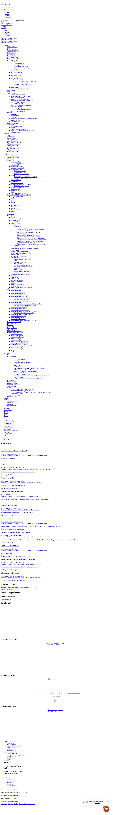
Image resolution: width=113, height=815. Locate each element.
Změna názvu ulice (16, 286)
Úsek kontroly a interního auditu (19, 193)
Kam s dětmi (10, 380)
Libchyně (13, 201)
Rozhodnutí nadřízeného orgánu (19, 344)
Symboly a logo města (13, 51)
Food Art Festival (18, 366)
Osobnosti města (11, 53)
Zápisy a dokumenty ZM (13, 144)
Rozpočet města (11, 138)
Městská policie (15, 190)
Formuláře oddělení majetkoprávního (23, 299)
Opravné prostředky (16, 340)
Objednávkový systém (16, 218)
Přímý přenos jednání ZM (14, 142)
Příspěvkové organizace (17, 335)
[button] (3, 10)
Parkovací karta (15, 254)
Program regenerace (16, 75)
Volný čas (6, 353)
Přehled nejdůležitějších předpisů (19, 341)
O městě (6, 45)
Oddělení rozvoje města (20, 171)
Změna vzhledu (5, 801)
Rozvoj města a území (13, 60)
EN (7, 14)
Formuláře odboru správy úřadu (19, 290)
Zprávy (9, 48)
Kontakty (6, 399)
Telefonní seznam (11, 401)
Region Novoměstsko (13, 59)
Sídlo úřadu (10, 404)
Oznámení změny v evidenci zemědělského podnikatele (31, 239)
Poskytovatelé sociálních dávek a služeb (21, 96)
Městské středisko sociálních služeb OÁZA (22, 100)
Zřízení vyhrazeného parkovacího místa (21, 253)
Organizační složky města (17, 337)
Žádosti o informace (16, 338)
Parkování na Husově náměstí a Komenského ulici (24, 118)
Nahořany (13, 204)
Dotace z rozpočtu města (17, 76)
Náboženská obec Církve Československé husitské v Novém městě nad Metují (31, 392)
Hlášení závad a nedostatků (14, 331)
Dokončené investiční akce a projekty (24, 85)
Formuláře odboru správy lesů (18, 316)
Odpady (13, 217)
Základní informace (12, 47)
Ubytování (10, 782)
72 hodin (16, 272)
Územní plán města (19, 63)
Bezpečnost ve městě (12, 123)
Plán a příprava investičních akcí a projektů (25, 81)
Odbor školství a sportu (17, 166)
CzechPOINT (11, 214)
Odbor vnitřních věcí (16, 180)
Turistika (6, 398)
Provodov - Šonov (15, 205)
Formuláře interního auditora (18, 319)
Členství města (11, 54)
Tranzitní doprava (15, 120)
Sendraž (13, 208)
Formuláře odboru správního (18, 302)
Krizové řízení (14, 257)
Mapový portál (11, 90)
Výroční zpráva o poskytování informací (21, 346)
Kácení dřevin (14, 277)
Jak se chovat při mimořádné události (23, 266)
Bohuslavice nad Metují (17, 196)
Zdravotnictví (10, 124)
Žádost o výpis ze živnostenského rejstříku (28, 235)
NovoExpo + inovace (19, 360)
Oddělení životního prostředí (21, 186)
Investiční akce (8, 429)
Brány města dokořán (19, 359)
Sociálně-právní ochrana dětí (18, 111)
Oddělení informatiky (19, 163)
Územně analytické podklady (21, 68)
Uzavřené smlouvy (12, 758)
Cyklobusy (13, 117)
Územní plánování (15, 62)
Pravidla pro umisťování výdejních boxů (21, 287)
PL (7, 17)
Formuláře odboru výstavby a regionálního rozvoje (24, 311)
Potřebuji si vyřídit (12, 215)
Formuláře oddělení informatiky (22, 292)
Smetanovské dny (18, 365)
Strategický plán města (16, 71)
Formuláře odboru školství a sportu (20, 295)
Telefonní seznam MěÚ (13, 157)
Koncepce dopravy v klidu (17, 121)
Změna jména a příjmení (17, 281)
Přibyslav (13, 207)
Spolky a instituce (12, 386)
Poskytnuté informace (16, 347)
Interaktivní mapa (11, 781)
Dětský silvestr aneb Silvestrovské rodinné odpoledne (28, 378)
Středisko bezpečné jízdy (17, 284)
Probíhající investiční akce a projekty (23, 84)
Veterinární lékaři (15, 132)
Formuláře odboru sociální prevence (20, 310)
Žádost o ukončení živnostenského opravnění (29, 236)
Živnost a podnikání (16, 224)
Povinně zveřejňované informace (15, 332)
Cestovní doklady (15, 223)
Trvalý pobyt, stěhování (17, 280)
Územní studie (17, 69)
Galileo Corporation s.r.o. (14, 795)
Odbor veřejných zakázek (17, 168)
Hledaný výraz (20, 20)
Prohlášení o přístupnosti (7, 804)
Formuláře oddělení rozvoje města (23, 298)
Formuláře (16, 245)
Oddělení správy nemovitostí (21, 174)
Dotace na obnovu (15, 73)
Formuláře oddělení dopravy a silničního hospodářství (28, 304)
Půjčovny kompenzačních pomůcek (20, 99)
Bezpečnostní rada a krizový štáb (22, 259)
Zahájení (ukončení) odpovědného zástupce (28, 232)
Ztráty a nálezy (11, 326)
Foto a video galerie (12, 50)
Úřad (5, 154)
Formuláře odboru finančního (18, 293)
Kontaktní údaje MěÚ (13, 156)
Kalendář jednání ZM (13, 141)
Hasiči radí (17, 268)
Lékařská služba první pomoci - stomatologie (22, 130)
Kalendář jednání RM (13, 148)
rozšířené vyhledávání (6, 23)
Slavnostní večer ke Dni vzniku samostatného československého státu (32, 375)
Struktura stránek (13, 801)
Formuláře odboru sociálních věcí (19, 308)
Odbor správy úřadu (16, 162)
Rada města (10, 147)
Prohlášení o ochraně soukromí (27, 804)
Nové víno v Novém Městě (21, 363)
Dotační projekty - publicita (21, 82)
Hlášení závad (7, 423)
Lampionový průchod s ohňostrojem (23, 362)
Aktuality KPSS (18, 108)
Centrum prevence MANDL (18, 102)
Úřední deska (10, 159)
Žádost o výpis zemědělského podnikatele (28, 242)
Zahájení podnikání (22, 227)
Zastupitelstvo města (12, 139)
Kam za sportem (11, 381)
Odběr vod (13, 275)
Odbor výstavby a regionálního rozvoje (21, 184)
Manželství (13, 283)
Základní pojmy (18, 260)
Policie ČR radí (18, 269)
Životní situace (18, 226)
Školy (8, 91)
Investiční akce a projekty (17, 79)
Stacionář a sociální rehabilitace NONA (21, 105)
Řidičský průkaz (15, 221)
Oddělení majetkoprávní (20, 172)
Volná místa (10, 325)
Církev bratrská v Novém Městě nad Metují (22, 389)
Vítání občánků (15, 250)
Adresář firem (10, 759)
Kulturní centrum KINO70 (11, 430)
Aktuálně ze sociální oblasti (18, 94)
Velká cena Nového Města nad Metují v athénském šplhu (29, 368)
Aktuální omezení (8, 420)
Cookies (16, 804)
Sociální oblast (11, 93)
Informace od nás (11, 396)
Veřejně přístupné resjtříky (17, 349)
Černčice (13, 198)
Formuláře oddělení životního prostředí (24, 313)
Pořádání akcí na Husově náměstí (19, 251)
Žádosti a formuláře (12, 289)
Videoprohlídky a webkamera (15, 395)
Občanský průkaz (15, 220)
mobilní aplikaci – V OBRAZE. (74, 693)
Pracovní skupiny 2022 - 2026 (15, 153)
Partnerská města (11, 56)
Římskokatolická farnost (17, 393)
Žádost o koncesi (21, 233)
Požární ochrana (18, 263)
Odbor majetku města (16, 169)
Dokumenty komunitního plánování (23, 109)
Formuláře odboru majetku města (19, 296)
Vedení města (10, 136)
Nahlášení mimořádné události (22, 265)
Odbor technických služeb (17, 187)
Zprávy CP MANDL (19, 103)
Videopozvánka (11, 785)
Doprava (9, 112)
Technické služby (11, 329)
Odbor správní (14, 175)
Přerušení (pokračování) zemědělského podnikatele (30, 241)
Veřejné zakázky (15, 87)
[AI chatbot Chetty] (106, 809)
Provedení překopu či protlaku (18, 256)
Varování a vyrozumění (20, 262)
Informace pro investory (17, 72)
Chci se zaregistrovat (6, 589)
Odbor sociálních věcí (16, 181)
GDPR (12, 352)
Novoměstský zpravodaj (13, 384)
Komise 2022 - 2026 (12, 151)
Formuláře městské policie (17, 317)
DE (7, 15)
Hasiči (12, 192)
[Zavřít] (108, 801)
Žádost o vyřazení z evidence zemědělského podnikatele (31, 244)
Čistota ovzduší (15, 278)
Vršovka (13, 213)
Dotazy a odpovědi (12, 328)
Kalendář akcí (11, 355)
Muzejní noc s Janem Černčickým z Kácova (25, 371)
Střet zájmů (13, 350)
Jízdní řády (13, 114)
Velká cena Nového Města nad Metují (24, 369)
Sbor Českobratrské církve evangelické (21, 390)
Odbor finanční (15, 165)
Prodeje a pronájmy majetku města (20, 88)
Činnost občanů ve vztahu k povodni (20, 274)
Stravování (10, 784)
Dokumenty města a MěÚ (14, 322)
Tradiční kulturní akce (16, 358)
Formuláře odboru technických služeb (20, 314)
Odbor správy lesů (15, 189)
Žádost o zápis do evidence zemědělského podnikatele (31, 238)
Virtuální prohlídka (12, 779)
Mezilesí (13, 202)
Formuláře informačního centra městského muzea (23, 320)
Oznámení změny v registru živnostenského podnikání (31, 229)
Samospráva (7, 133)
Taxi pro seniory (15, 115)
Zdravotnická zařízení (16, 126)
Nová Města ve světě (12, 57)
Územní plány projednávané (21, 66)
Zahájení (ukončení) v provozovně (26, 230)
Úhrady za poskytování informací (19, 343)
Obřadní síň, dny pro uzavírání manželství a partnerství (25, 248)
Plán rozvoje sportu (12, 383)
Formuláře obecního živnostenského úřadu (25, 305)
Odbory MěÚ (10, 160)
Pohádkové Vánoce (19, 377)
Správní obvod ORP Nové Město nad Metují (19, 195)
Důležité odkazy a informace (21, 271)
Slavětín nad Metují (16, 210)
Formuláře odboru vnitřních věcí (19, 307)
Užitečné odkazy (11, 405)
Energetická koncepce (16, 78)
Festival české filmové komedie (22, 374)
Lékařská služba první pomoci (18, 129)
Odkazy (16, 247)
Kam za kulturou (11, 356)
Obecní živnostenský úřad (20, 178)
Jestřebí (12, 199)
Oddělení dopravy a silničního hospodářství (25, 177)
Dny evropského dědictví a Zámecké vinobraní (26, 372)
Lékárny (13, 127)
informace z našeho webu (13, 587)
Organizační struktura (16, 334)
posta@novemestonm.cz (12, 773)
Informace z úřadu (12, 323)
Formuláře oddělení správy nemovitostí (24, 301)
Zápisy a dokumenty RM (13, 150)
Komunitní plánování (16, 106)
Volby (8, 135)
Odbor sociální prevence (17, 183)
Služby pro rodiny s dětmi (17, 97)
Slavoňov (13, 211)
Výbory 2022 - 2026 (12, 145)
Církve (9, 387)
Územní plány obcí (19, 65)
